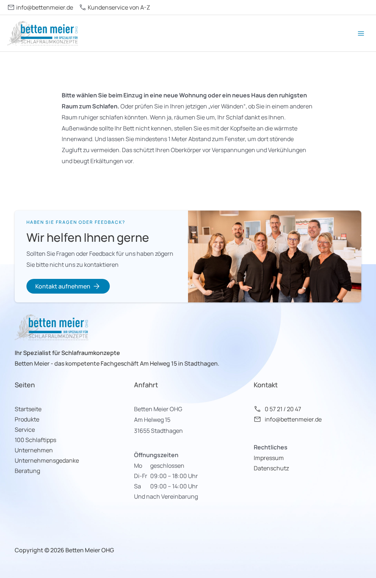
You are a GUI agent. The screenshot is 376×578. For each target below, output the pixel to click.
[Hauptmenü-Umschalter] (361, 33)
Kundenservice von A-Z (119, 7)
